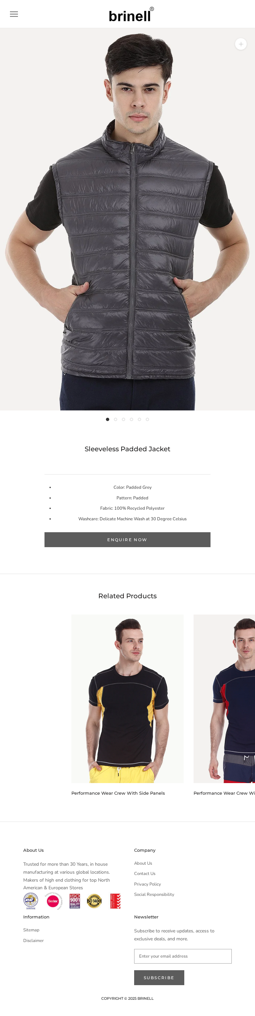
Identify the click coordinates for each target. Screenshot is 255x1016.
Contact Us (144, 874)
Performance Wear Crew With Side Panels (118, 793)
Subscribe (159, 977)
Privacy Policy (147, 884)
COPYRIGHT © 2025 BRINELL (127, 998)
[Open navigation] (14, 14)
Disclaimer (33, 941)
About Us (143, 863)
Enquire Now (127, 539)
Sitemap (31, 930)
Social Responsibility (154, 895)
